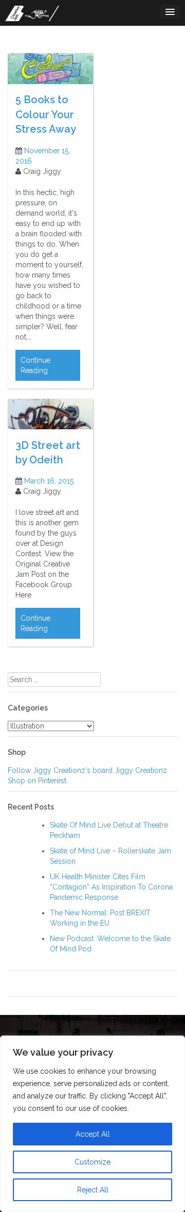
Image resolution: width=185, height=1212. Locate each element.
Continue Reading (35, 365)
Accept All (93, 1134)
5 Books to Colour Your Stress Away (45, 114)
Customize (92, 1162)
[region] (92, 1124)
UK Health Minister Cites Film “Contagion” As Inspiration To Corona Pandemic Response (111, 886)
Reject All (92, 1190)
